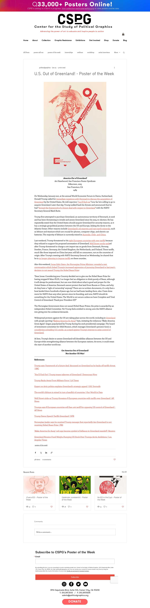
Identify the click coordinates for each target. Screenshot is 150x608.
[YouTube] (85, 584)
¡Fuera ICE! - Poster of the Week (37, 498)
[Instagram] (64, 584)
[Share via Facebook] (35, 453)
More (116, 52)
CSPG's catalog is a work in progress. (44, 8)
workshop (90, 52)
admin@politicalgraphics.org (75, 595)
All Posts (26, 52)
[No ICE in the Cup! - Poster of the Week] (111, 485)
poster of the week (54, 52)
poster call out (38, 52)
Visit (64, 8)
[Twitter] (78, 584)
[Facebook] (71, 584)
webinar (80, 52)
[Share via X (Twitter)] (41, 453)
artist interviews (104, 52)
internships (69, 52)
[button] (123, 34)
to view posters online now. (106, 8)
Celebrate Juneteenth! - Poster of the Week (75, 498)
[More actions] (114, 67)
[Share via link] (52, 453)
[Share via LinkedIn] (46, 453)
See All (124, 472)
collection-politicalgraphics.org (80, 8)
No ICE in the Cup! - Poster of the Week (109, 498)
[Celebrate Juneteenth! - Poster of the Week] (75, 485)
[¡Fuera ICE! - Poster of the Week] (39, 485)
